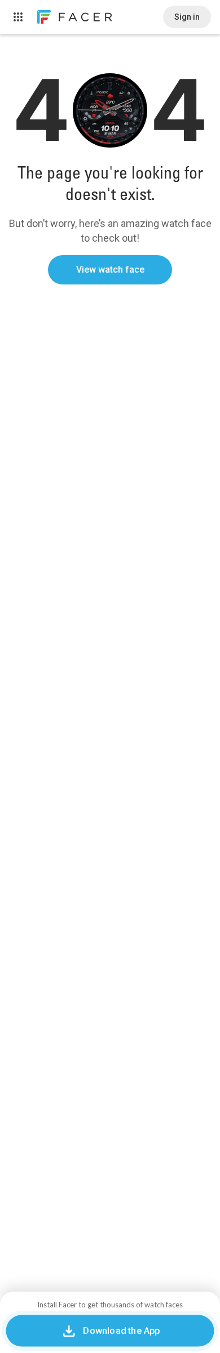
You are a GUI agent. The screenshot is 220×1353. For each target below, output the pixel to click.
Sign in (187, 16)
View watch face (110, 269)
